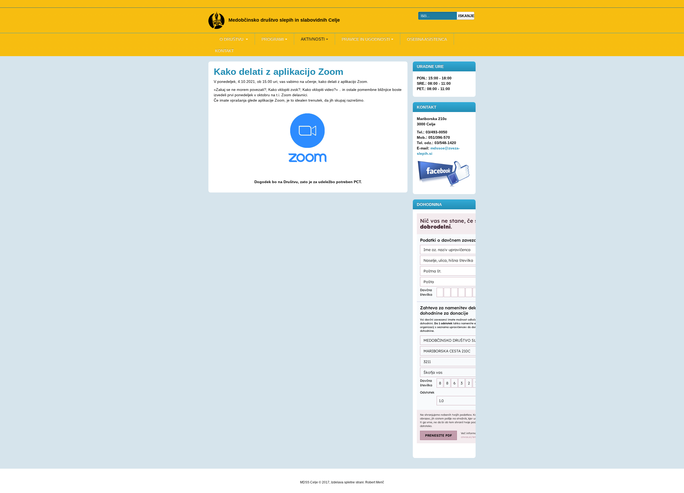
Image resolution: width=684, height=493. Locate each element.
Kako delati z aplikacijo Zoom (278, 71)
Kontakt (224, 50)
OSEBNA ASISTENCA (427, 39)
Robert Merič (374, 482)
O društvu (232, 39)
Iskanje (466, 16)
